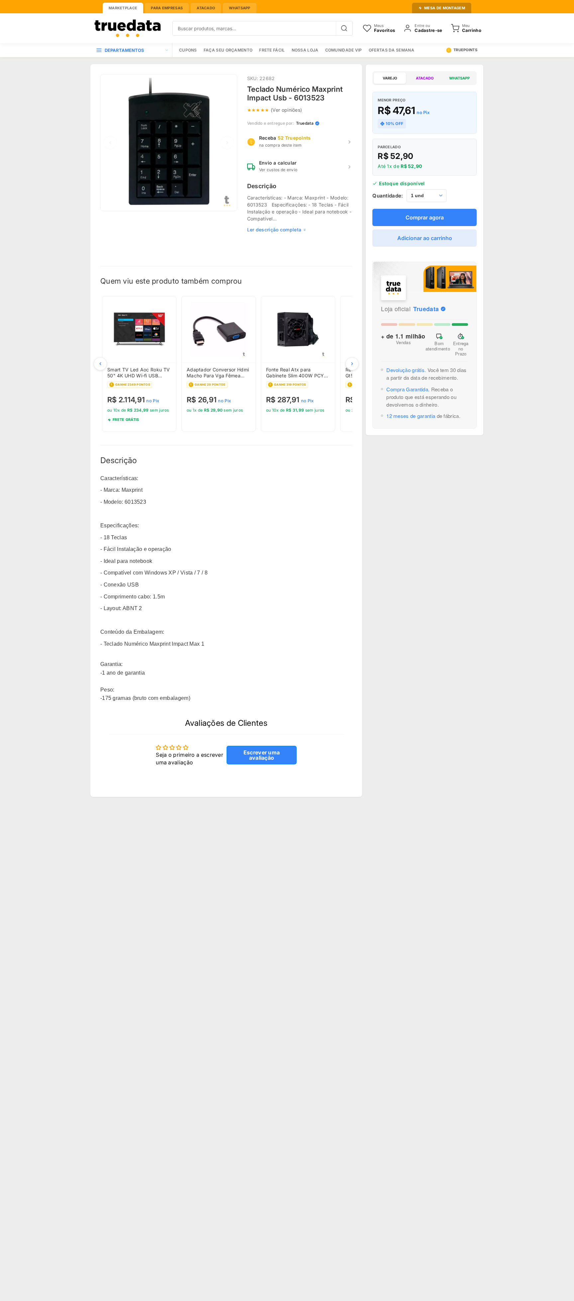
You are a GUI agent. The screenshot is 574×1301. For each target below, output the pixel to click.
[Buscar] (344, 28)
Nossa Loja (305, 50)
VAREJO (390, 78)
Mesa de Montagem (444, 8)
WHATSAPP (459, 78)
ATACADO (424, 78)
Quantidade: (387, 196)
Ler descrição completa (274, 229)
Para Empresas (167, 8)
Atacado (206, 8)
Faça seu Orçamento (228, 50)
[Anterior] (100, 363)
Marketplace (123, 8)
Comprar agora (425, 217)
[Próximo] (352, 363)
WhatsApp (239, 8)
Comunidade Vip (343, 50)
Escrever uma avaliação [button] (261, 755)
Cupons (188, 50)
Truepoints (465, 50)
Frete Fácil (272, 50)
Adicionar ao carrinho (424, 238)
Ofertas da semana (391, 50)
